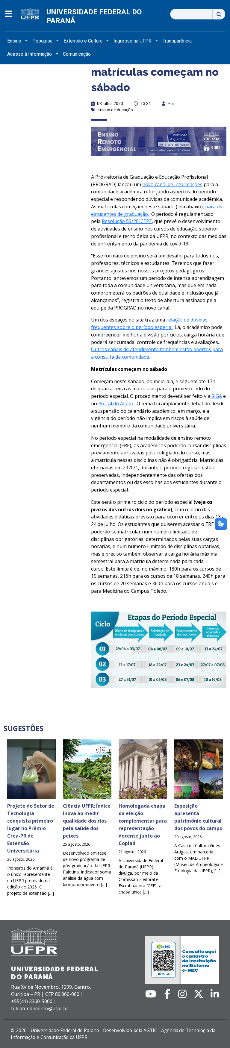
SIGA (216, 396)
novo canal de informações (172, 184)
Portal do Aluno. (116, 403)
